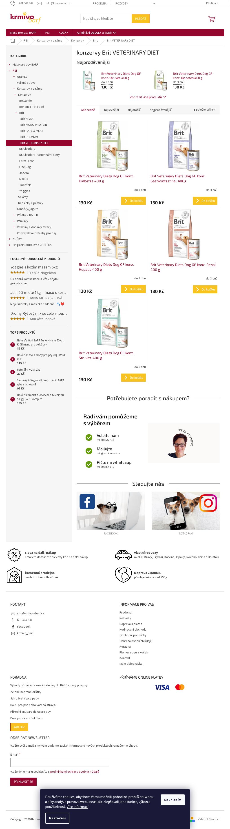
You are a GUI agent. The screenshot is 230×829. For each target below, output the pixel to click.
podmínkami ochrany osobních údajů (74, 772)
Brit (21, 113)
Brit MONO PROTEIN (33, 125)
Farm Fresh (26, 161)
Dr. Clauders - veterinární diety (39, 155)
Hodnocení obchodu (132, 629)
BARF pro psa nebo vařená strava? (33, 705)
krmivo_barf (25, 633)
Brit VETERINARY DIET (34, 143)
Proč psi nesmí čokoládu (26, 718)
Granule (22, 77)
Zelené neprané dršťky (25, 692)
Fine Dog (25, 167)
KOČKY (17, 239)
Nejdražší (134, 110)
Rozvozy (121, 4)
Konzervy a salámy (29, 88)
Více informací (77, 806)
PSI (15, 70)
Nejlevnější (111, 110)
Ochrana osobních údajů (135, 641)
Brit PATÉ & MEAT (31, 131)
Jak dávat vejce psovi (25, 699)
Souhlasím (172, 799)
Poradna (125, 646)
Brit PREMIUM (29, 137)
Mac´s (23, 179)
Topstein (25, 185)
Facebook (24, 626)
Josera (24, 173)
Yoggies (24, 191)
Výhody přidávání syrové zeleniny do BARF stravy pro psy (48, 685)
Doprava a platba (130, 624)
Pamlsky (22, 221)
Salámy (23, 197)
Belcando (25, 101)
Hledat (140, 18)
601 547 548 (25, 620)
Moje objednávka (130, 664)
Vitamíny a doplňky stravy (34, 227)
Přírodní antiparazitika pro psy (30, 712)
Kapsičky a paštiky (30, 203)
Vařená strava (26, 83)
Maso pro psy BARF (25, 64)
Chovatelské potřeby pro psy (37, 233)
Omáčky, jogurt (27, 209)
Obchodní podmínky (132, 635)
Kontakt (124, 658)
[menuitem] (23, 32)
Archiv (19, 727)
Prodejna (99, 4)
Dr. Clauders (27, 149)
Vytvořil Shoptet (209, 819)
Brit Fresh (26, 119)
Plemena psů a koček (133, 652)
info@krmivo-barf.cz (30, 613)
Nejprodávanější (161, 110)
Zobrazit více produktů (146, 97)
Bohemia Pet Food (31, 107)
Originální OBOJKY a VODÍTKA (32, 245)
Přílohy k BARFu (27, 215)
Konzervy (24, 94)
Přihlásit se (23, 781)
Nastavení (57, 818)
